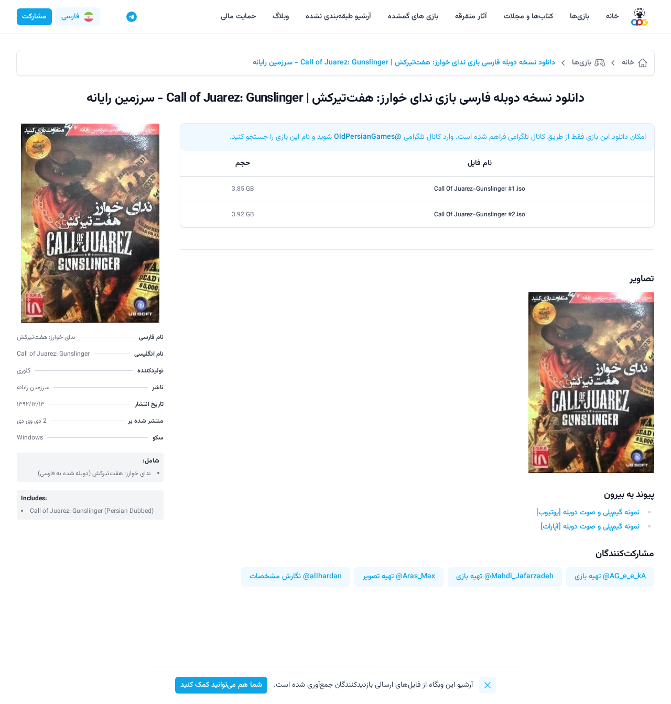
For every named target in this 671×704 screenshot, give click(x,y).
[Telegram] (131, 16)
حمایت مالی (238, 17)
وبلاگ (281, 17)
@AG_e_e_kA (624, 576)
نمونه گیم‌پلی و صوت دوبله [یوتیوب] (588, 513)
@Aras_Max (415, 576)
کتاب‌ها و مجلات (528, 17)
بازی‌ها (579, 17)
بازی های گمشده (413, 17)
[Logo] (639, 17)
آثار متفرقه (471, 17)
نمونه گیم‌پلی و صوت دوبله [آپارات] (590, 527)
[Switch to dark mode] (111, 16)
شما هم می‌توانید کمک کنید (221, 685)
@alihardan (322, 576)
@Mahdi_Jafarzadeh (519, 576)
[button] (77, 16)
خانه (612, 17)
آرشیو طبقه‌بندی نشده (338, 17)
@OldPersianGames (368, 137)
